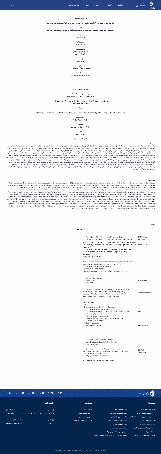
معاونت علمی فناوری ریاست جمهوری (143, 435)
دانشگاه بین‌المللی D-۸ (147, 432)
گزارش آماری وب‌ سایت (84, 417)
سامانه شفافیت (86, 409)
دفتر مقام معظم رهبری (147, 409)
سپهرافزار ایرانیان (58, 450)
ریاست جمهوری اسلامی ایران (119, 417)
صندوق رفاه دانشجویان (147, 421)
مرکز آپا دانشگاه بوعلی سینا (119, 428)
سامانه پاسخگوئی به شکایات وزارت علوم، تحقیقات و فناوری (111, 435)
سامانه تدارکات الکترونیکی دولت (118, 413)
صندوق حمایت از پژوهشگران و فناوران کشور (141, 417)
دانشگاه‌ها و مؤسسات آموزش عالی (117, 421)
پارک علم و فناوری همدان (120, 424)
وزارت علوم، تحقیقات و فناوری (145, 413)
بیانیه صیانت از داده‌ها (84, 413)
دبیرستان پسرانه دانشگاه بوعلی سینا (117, 432)
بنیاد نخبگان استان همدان (146, 424)
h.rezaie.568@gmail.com (96, 239)
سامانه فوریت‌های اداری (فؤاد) (82, 421)
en (8, 5)
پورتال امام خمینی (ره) (121, 409)
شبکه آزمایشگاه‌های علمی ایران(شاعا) (143, 428)
